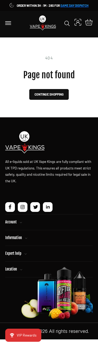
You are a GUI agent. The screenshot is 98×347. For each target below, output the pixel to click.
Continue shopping (49, 94)
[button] (8, 22)
